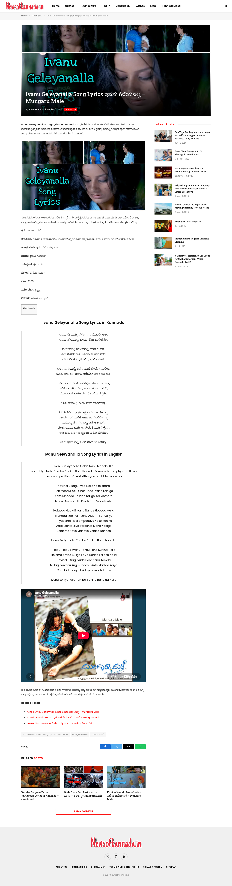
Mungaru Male (80, 734)
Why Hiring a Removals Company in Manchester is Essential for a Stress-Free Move (192, 188)
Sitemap (171, 866)
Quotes (69, 6)
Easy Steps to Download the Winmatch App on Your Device (190, 170)
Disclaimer (98, 866)
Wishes (140, 6)
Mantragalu (123, 6)
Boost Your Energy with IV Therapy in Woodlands (188, 153)
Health (106, 6)
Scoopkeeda (35, 109)
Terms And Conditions (124, 866)
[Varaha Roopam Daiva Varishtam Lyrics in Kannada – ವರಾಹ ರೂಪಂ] (40, 777)
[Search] (225, 6)
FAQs (153, 6)
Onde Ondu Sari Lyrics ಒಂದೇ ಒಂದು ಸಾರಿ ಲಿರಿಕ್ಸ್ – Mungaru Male (63, 712)
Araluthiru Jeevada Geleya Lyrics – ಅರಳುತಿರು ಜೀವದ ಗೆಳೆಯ (61, 723)
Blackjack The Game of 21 (188, 221)
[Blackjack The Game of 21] (163, 226)
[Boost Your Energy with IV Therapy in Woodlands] (163, 155)
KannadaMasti (171, 6)
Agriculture (89, 6)
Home (56, 6)
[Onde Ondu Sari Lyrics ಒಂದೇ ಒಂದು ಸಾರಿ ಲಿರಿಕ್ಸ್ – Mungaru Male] (83, 777)
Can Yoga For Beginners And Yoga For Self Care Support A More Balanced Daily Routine (192, 135)
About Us (61, 866)
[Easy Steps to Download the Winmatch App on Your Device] (163, 172)
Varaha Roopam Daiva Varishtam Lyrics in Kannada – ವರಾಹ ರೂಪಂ (40, 795)
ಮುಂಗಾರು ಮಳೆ (98, 734)
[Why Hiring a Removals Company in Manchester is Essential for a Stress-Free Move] (163, 190)
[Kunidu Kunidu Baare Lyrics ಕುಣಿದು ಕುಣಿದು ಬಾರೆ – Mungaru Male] (126, 777)
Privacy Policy (152, 866)
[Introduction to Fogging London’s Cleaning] (163, 243)
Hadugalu (71, 109)
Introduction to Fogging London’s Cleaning (192, 240)
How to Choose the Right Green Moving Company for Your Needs (192, 206)
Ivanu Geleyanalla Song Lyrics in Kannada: (45, 734)
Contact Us (79, 866)
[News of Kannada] (24, 6)
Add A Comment (83, 811)
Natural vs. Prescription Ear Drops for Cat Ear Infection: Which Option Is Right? (192, 258)
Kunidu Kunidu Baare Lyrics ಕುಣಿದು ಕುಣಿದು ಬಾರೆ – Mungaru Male (64, 717)
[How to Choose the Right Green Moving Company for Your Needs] (163, 209)
